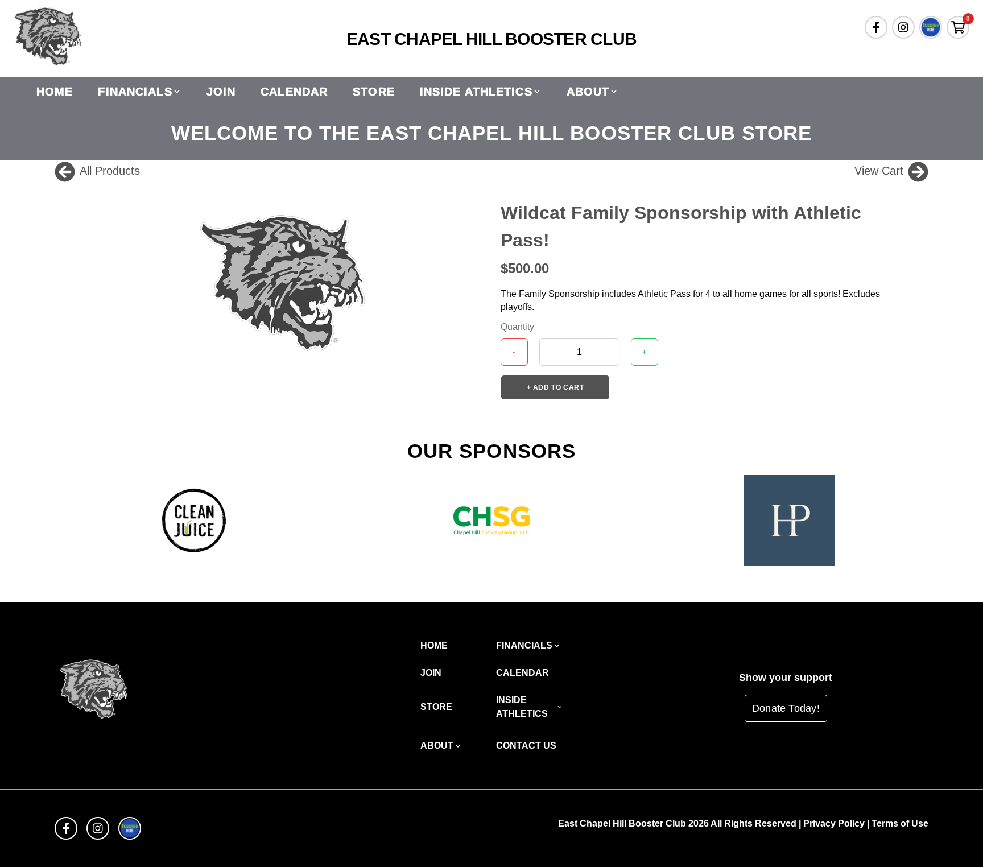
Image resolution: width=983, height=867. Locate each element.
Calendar (294, 91)
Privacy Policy (834, 823)
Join (221, 91)
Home (54, 91)
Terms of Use (900, 823)
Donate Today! (786, 708)
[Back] (65, 170)
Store (374, 91)
